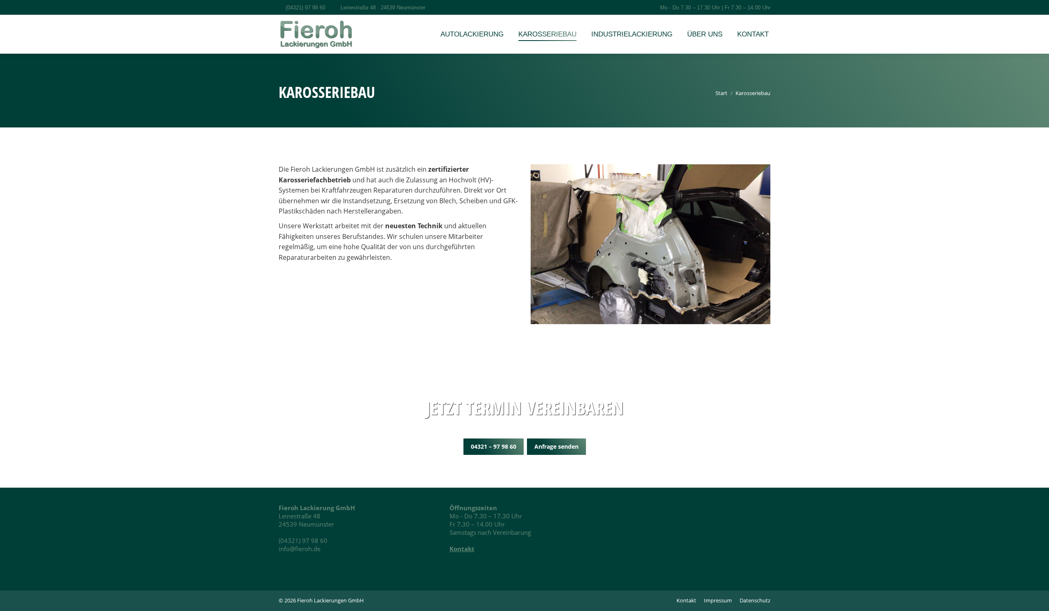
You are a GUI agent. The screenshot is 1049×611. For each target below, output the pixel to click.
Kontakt (462, 549)
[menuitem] (472, 34)
